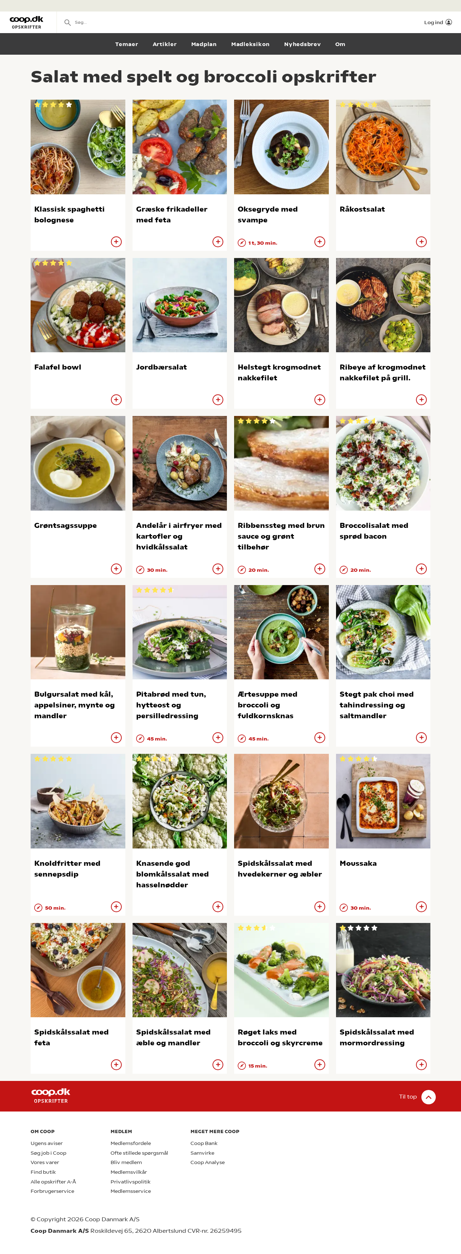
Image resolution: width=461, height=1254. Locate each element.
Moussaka (358, 863)
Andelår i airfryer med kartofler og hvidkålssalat (179, 536)
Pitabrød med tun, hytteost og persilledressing (171, 705)
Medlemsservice (131, 1191)
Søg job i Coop (48, 1153)
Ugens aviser (47, 1143)
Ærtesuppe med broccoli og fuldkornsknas (267, 705)
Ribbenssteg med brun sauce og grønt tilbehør (281, 536)
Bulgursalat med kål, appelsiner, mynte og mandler (74, 705)
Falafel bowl (57, 367)
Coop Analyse (208, 1162)
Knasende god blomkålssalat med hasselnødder (172, 874)
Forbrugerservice (52, 1191)
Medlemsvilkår (129, 1172)
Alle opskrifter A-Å (53, 1182)
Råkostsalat (362, 209)
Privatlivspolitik (131, 1182)
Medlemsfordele (131, 1143)
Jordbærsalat (161, 367)
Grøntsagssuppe (65, 525)
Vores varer (45, 1162)
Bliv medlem (126, 1162)
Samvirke (202, 1153)
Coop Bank (204, 1143)
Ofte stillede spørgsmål (139, 1153)
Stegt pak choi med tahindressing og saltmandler (377, 705)
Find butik (43, 1172)
